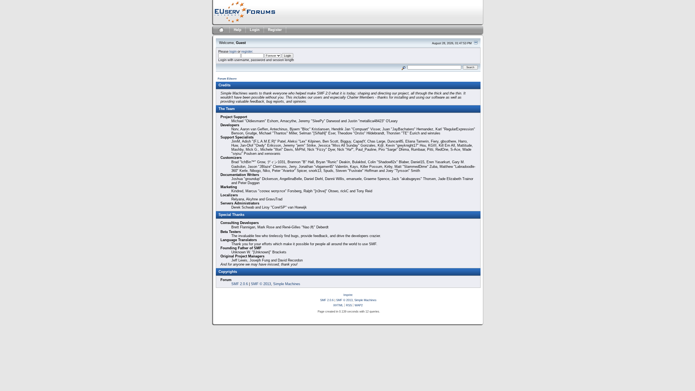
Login (255, 30)
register (246, 51)
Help (237, 30)
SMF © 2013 (261, 284)
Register (275, 30)
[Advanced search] (403, 67)
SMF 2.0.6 (239, 284)
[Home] (220, 30)
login (233, 51)
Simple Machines (286, 284)
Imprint (347, 295)
